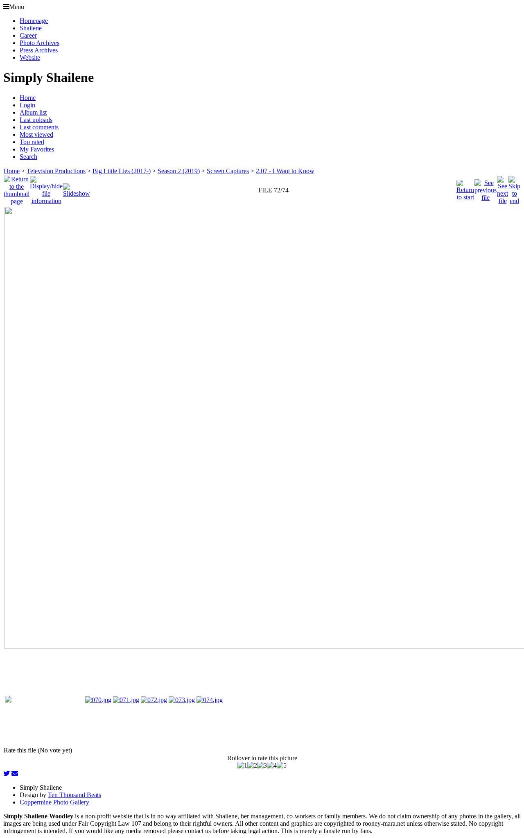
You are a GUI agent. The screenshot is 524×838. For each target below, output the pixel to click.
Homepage (34, 20)
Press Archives (39, 50)
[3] (262, 765)
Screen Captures (228, 170)
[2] (252, 765)
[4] (272, 765)
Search (28, 156)
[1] (242, 765)
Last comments (39, 127)
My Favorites (37, 149)
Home (28, 97)
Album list (33, 112)
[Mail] (14, 773)
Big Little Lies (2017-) (122, 170)
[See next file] (502, 188)
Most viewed (36, 134)
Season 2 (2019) (179, 170)
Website (30, 57)
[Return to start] (465, 188)
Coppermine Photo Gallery (54, 802)
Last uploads (36, 119)
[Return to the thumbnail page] (16, 188)
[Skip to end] (514, 188)
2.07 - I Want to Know (285, 170)
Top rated (32, 141)
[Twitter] (6, 773)
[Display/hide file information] (46, 188)
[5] (282, 765)
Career (28, 35)
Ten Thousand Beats (74, 794)
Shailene (31, 28)
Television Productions (56, 170)
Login (27, 105)
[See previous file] (485, 188)
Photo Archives (39, 42)
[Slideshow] (76, 188)
